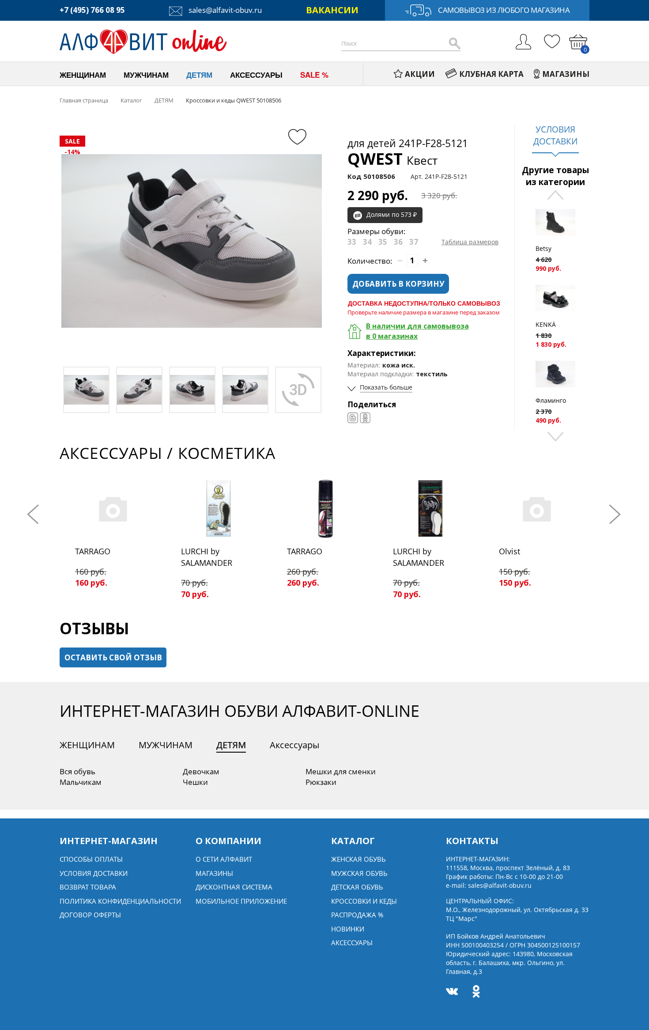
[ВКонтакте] (352, 418)
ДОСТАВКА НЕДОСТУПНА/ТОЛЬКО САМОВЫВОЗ (424, 303)
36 (398, 242)
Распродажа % (357, 914)
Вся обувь (77, 771)
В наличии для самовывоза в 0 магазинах (417, 331)
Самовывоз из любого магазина (504, 10)
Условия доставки (94, 873)
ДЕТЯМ (231, 745)
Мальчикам (81, 782)
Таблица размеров (469, 242)
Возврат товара (88, 886)
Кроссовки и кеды (364, 901)
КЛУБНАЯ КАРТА (491, 74)
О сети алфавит (224, 859)
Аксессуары (294, 745)
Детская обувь (357, 886)
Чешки (195, 782)
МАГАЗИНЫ (565, 74)
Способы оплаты (91, 859)
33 (351, 242)
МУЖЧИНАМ (165, 745)
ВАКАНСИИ (332, 10)
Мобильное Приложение (241, 901)
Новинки (347, 928)
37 (413, 242)
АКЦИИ (420, 74)
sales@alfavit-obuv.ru (224, 10)
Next (555, 436)
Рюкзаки (321, 782)
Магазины (214, 873)
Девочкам (201, 771)
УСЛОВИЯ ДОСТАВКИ (555, 135)
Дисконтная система (234, 886)
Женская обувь (358, 859)
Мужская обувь (359, 873)
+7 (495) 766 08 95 (92, 10)
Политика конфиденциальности (120, 901)
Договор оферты (90, 914)
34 (367, 242)
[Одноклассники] (365, 418)
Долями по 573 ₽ (391, 214)
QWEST (392, 159)
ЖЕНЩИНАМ (87, 745)
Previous (555, 196)
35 (382, 242)
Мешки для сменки (341, 771)
